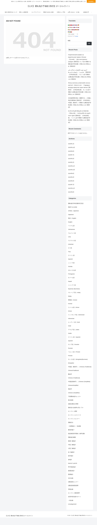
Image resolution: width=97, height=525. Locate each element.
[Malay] (77, 27)
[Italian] (71, 27)
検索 (69, 40)
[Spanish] (77, 29)
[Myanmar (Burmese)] (68, 29)
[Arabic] (68, 25)
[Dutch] (72, 25)
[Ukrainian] (68, 32)
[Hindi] (68, 27)
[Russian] (74, 29)
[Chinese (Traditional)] (71, 25)
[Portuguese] (72, 29)
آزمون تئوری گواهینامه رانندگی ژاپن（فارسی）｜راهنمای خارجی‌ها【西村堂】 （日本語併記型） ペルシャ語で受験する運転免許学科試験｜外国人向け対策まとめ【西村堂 (79, 74)
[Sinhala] (75, 29)
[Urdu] (70, 32)
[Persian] (71, 29)
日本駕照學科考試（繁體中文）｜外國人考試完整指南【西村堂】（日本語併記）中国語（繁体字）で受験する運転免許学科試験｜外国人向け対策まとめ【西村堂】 (79, 102)
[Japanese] (72, 27)
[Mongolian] (78, 27)
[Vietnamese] (71, 32)
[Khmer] (74, 27)
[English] (74, 25)
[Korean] (75, 27)
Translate (76, 36)
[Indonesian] (70, 27)
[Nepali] (70, 29)
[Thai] (78, 29)
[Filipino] (75, 25)
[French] (77, 25)
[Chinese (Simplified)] (70, 25)
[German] (78, 25)
